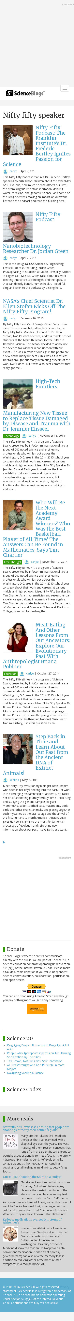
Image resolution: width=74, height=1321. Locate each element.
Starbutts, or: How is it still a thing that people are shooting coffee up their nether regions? (36, 1128)
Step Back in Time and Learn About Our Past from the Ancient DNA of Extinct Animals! (35, 754)
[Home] (25, 94)
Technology (11, 436)
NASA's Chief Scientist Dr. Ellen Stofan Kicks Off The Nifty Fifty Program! (34, 306)
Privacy (64, 1287)
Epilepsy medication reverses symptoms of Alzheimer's (32, 1221)
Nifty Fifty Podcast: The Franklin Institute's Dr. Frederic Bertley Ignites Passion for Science (37, 145)
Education (10, 674)
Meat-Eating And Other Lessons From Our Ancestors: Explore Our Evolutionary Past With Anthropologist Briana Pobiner (36, 646)
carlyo (13, 171)
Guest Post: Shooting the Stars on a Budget (32, 1177)
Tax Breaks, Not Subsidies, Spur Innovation (34, 1061)
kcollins (14, 780)
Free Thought (12, 562)
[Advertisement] (37, 44)
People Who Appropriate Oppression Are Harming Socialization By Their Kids (39, 1055)
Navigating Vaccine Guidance (25, 1073)
